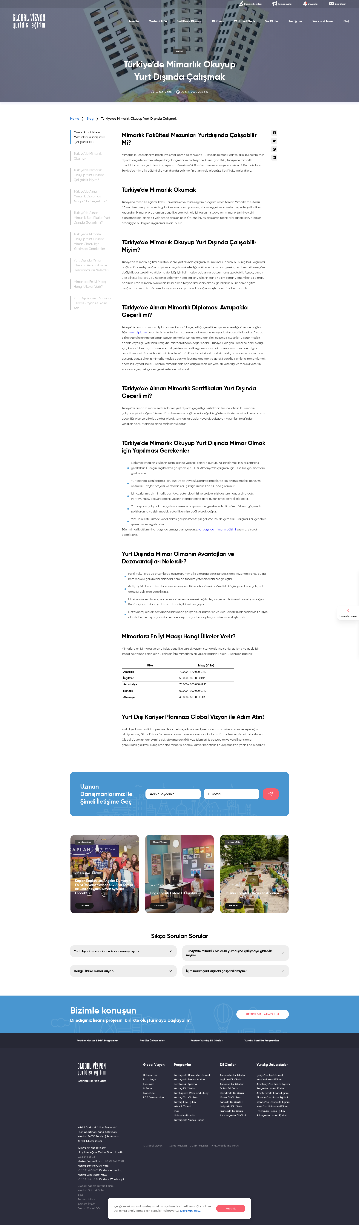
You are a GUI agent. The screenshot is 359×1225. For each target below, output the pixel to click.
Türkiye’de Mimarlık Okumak (88, 156)
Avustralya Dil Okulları (233, 1075)
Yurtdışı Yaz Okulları (185, 1097)
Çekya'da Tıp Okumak (270, 1075)
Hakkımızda (150, 1075)
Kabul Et (231, 1208)
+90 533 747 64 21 (88, 1170)
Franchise (149, 1093)
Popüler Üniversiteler (152, 1040)
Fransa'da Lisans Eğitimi (271, 1111)
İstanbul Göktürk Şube (91, 1190)
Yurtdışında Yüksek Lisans (189, 1120)
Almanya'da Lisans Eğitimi (272, 1097)
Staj (346, 21)
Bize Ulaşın (149, 1079)
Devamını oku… (190, 1211)
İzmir (80, 1195)
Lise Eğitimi (295, 21)
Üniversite (132, 21)
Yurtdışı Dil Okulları (185, 1088)
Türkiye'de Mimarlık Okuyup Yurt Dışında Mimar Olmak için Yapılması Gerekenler (89, 241)
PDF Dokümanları (153, 1097)
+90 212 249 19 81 (113, 1161)
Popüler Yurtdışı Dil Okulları (207, 1040)
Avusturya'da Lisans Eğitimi (273, 1093)
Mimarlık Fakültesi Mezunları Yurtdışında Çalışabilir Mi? (89, 137)
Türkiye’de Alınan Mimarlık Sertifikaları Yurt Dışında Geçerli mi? (92, 218)
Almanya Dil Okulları (232, 1084)
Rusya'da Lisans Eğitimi (270, 1088)
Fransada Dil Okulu (231, 1111)
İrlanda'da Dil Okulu (232, 1093)
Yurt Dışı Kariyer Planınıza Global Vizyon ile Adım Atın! (92, 303)
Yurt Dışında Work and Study (191, 1093)
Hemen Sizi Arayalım (262, 1014)
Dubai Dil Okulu (229, 1088)
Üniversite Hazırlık (184, 1115)
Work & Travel (182, 1106)
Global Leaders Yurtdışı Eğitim (95, 1186)
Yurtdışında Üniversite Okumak (192, 1075)
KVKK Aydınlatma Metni (225, 1145)
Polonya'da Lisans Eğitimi (271, 1115)
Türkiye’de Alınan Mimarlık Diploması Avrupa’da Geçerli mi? (90, 196)
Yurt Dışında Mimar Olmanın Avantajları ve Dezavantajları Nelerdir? (91, 265)
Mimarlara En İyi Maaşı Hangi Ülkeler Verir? (90, 284)
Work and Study (244, 21)
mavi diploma (137, 332)
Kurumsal (148, 1084)
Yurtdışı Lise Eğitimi (185, 1102)
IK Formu (148, 1088)
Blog (90, 119)
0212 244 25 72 (86, 1156)
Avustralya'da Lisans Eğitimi (273, 1084)
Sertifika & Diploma (189, 21)
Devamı (84, 905)
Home (74, 119)
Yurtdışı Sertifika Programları (261, 1040)
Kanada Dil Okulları (231, 1102)
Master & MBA (158, 21)
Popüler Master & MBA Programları (97, 1040)
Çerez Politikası (178, 1145)
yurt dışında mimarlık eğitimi (217, 529)
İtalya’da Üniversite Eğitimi (272, 1106)
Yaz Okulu (271, 21)
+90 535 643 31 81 (88, 1179)
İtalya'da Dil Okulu (231, 1106)
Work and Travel (323, 21)
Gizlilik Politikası (199, 1145)
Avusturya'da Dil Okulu (233, 1115)
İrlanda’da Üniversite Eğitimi (273, 1102)
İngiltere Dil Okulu (230, 1079)
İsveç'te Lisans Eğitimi (269, 1079)
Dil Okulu (218, 21)
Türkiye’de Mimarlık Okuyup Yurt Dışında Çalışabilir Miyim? (89, 175)
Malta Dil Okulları (230, 1097)
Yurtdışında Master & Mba (189, 1079)
